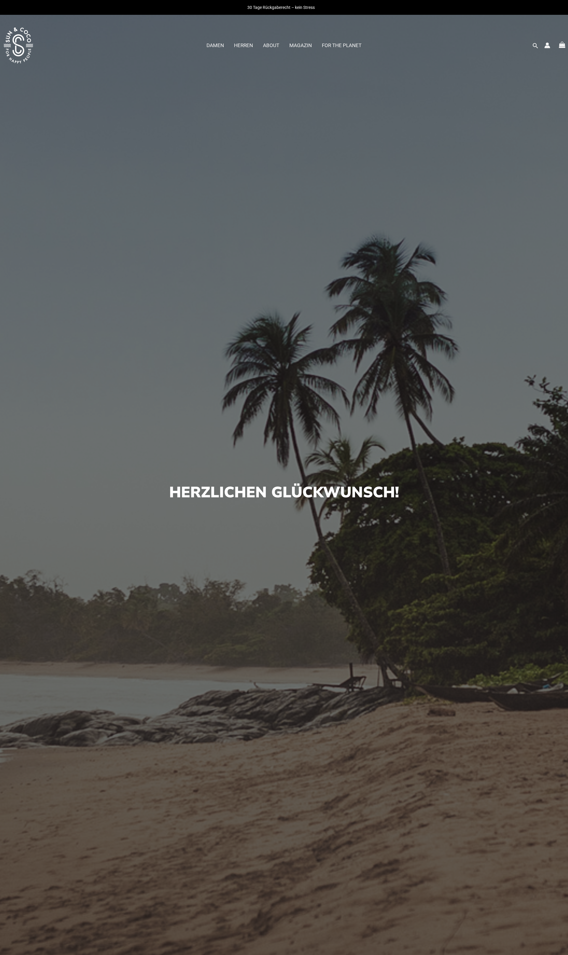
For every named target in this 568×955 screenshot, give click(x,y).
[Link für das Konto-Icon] (547, 45)
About (271, 45)
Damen (215, 45)
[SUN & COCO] (18, 45)
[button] (535, 46)
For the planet (342, 45)
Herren (243, 45)
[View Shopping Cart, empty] (562, 45)
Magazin (300, 45)
